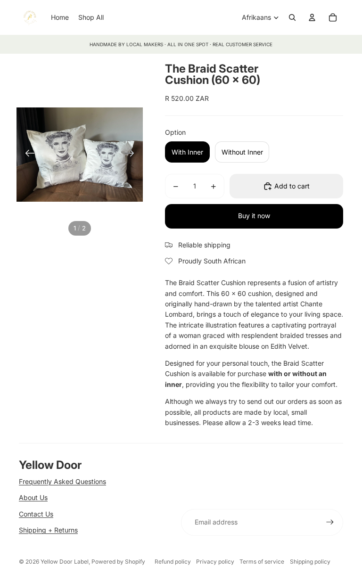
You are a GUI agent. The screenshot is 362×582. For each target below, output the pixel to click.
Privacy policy (215, 561)
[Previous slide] (27, 154)
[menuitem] (60, 17)
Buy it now (254, 216)
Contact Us (36, 514)
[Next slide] (132, 154)
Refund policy (173, 561)
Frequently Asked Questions (62, 481)
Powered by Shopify (118, 561)
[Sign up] (330, 522)
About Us (33, 497)
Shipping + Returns (48, 530)
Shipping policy (310, 561)
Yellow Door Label (65, 561)
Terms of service (261, 561)
